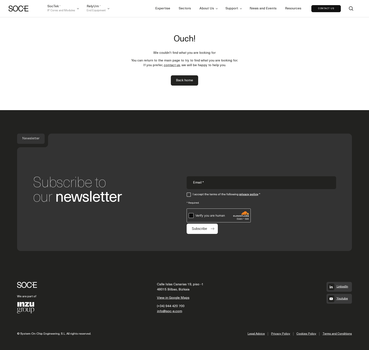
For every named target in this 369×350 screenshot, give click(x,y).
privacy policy (248, 194)
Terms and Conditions (337, 333)
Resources (293, 8)
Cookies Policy (306, 333)
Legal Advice (256, 333)
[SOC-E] (18, 9)
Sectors (185, 8)
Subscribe (199, 228)
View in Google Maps (173, 298)
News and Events (263, 8)
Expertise (162, 8)
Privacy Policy (280, 333)
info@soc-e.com (169, 311)
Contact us (326, 8)
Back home (184, 80)
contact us (172, 65)
